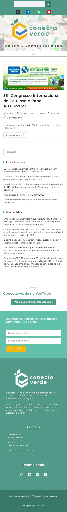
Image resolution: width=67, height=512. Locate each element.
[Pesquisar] (48, 4)
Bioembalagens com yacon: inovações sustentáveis (29, 240)
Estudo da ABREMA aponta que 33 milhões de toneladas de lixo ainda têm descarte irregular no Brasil (33, 264)
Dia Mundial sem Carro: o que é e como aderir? (27, 247)
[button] (33, 53)
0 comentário (14, 117)
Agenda (54, 113)
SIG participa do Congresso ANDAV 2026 (23, 195)
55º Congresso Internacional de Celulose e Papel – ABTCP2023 (31, 100)
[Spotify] (39, 12)
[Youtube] (49, 12)
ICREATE (40, 506)
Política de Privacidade (20, 450)
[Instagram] (18, 12)
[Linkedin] (28, 12)
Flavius (11, 113)
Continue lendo (16, 134)
